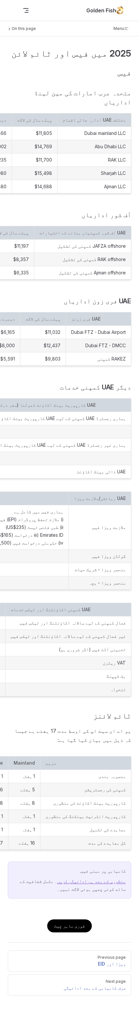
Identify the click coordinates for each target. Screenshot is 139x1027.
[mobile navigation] (26, 10)
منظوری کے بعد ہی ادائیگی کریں (91, 881)
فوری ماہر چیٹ (69, 925)
